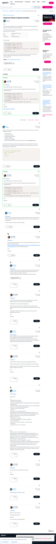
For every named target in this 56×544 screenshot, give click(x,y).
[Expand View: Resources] (14, 3)
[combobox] (21, 7)
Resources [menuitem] (12, 3)
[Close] (30, 538)
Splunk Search (18, 11)
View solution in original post (9, 108)
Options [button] (51, 11)
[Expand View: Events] (35, 1)
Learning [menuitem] (43, 1)
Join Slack (47, 43)
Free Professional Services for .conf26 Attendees (47, 73)
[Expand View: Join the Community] (23, 1)
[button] (38, 15)
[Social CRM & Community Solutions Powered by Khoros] (51, 530)
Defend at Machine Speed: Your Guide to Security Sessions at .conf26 (47, 86)
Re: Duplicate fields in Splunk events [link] (29, 11)
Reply (36, 69)
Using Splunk (11, 11)
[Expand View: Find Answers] (30, 1)
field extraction (13, 59)
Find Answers (5, 11)
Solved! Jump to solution (9, 15)
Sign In (51, 2)
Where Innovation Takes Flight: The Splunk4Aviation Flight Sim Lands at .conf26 (47, 102)
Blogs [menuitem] (38, 1)
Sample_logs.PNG (8, 63)
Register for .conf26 (47, 23)
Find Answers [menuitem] (27, 1)
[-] (10, 398)
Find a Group (47, 61)
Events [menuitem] (33, 1)
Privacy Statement (5, 541)
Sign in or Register (43, 538)
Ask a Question (47, 7)
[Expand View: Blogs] (39, 1)
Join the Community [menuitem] (19, 1)
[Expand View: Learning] (45, 1)
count (8, 59)
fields (19, 59)
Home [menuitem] (11, 1)
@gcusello (8, 216)
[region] (16, 540)
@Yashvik (7, 84)
